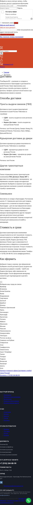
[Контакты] (1, 57)
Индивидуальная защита (11, 403)
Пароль (19, 8)
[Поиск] (1, 53)
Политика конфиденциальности (13, 486)
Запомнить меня (8, 23)
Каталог (6, 414)
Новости (6, 416)
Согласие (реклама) (5, 452)
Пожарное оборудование (11, 401)
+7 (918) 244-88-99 (13, 375)
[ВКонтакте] (1, 482)
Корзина (6, 435)
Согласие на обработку (6, 447)
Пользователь (22, 6)
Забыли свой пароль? (7, 25)
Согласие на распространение (8, 454)
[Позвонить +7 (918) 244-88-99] (28, 500)
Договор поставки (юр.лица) (16, 500)
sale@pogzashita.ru (5, 495)
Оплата (6, 433)
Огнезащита (7, 395)
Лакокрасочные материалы (12, 397)
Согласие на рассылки (6, 449)
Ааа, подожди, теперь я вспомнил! (11, 37)
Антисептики (8, 399)
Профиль (6, 429)
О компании (7, 412)
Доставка (7, 431)
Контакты (3, 375)
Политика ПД (4, 444)
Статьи (6, 418)
